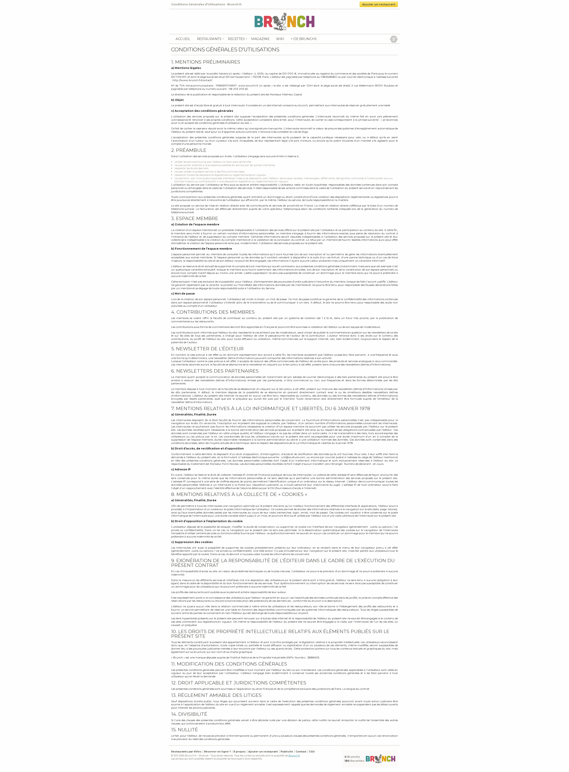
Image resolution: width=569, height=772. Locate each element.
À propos (239, 751)
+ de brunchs (304, 39)
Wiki (280, 39)
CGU (312, 751)
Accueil (183, 39)
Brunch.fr (294, 755)
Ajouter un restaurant (378, 4)
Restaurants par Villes (186, 751)
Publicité (286, 751)
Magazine (260, 39)
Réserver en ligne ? (217, 751)
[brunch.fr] (284, 21)
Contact (301, 751)
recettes (236, 39)
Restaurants (209, 39)
